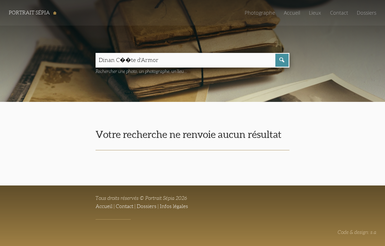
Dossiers (366, 12)
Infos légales (174, 206)
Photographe (260, 12)
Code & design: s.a (357, 232)
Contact (339, 12)
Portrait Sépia (30, 12)
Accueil (292, 12)
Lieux (315, 12)
